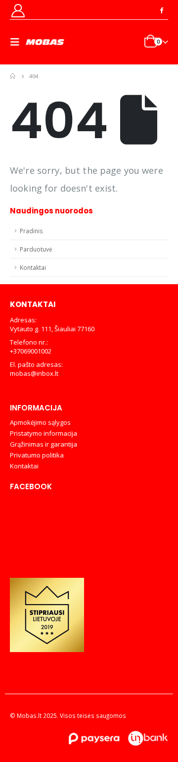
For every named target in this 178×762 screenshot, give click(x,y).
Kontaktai (33, 267)
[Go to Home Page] (12, 76)
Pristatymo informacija (43, 433)
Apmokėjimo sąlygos (40, 422)
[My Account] (18, 10)
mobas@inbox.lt (34, 373)
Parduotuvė (36, 249)
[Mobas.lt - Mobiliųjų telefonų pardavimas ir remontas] (45, 42)
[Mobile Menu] (18, 42)
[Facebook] (161, 9)
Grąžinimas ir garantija (43, 444)
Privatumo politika (37, 455)
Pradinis (31, 231)
